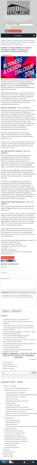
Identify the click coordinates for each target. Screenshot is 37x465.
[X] (9, 261)
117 (31, 353)
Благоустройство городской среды (15, 433)
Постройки (6, 449)
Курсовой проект (8, 454)
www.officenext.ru (6, 248)
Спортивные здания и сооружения (16, 411)
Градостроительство (11, 428)
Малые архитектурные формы (14, 431)
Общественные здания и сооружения (16, 390)
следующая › (30, 355)
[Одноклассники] (4, 261)
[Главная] (18, 14)
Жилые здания (9, 418)
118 (35, 353)
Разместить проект (8, 368)
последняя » (19, 357)
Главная (3, 40)
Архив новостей (18, 40)
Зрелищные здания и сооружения (16, 396)
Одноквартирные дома (13, 420)
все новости (32, 359)
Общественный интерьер (12, 443)
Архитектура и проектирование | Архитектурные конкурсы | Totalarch (18, 19)
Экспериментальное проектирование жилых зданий (21, 426)
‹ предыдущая (13, 353)
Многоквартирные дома (13, 422)
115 (24, 353)
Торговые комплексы (12, 399)
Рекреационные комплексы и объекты (16, 439)
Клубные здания (11, 403)
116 (27, 353)
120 (9, 355)
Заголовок (4, 272)
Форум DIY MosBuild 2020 (11, 347)
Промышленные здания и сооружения (16, 441)
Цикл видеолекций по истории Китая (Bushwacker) (18, 325)
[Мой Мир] (7, 261)
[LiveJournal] (12, 261)
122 (17, 355)
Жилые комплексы (11, 424)
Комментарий (5, 278)
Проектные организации (10, 366)
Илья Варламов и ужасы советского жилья (16, 319)
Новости (9, 40)
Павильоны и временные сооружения (17, 415)
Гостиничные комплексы (13, 405)
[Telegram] (14, 261)
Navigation (18, 35)
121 (13, 355)
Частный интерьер (10, 445)
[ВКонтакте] (2, 261)
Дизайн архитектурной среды (13, 435)
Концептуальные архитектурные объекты (17, 388)
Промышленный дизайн (12, 447)
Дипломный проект (9, 452)
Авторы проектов (8, 364)
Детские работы (8, 456)
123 (21, 355)
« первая (5, 353)
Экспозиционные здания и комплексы (17, 401)
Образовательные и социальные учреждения (19, 409)
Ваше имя (4, 266)
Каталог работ (7, 362)
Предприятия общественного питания (17, 407)
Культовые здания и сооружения (15, 392)
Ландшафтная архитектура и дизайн (15, 437)
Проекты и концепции (9, 386)
